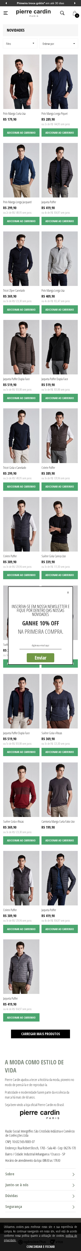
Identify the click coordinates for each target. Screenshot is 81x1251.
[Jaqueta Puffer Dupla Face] (21, 347)
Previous (6, 3)
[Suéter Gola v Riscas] (59, 701)
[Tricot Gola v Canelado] (21, 435)
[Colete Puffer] (59, 435)
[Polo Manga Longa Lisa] (59, 258)
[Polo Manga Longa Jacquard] (21, 170)
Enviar (40, 657)
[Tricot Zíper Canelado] (21, 258)
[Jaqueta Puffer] (59, 170)
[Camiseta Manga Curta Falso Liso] (59, 789)
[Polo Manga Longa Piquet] (59, 82)
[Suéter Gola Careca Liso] (59, 524)
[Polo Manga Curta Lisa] (21, 82)
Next (75, 3)
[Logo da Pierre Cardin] (33, 13)
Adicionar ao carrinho (21, 132)
